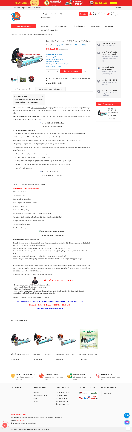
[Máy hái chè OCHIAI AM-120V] (88, 339)
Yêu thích (118, 8)
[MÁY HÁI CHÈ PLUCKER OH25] (21, 339)
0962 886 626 (28, 8)
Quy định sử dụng (61, 398)
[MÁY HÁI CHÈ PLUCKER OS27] (43, 339)
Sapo (47, 429)
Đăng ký (102, 13)
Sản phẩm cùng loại (19, 320)
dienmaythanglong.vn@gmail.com (25, 423)
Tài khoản (96, 15)
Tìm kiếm (83, 14)
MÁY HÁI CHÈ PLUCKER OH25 (20, 354)
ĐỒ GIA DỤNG (95, 26)
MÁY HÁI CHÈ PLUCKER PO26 (65, 354)
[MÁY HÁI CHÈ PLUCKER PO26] (66, 339)
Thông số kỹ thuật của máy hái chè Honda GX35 (28, 99)
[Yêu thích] (85, 71)
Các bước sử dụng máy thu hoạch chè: (26, 102)
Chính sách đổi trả (61, 395)
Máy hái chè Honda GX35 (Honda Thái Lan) (113, 111)
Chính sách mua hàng (40, 395)
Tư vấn (36, 401)
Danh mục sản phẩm (24, 26)
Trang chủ (44, 26)
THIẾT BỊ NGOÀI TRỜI (60, 26)
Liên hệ (36, 398)
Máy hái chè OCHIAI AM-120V (88, 354)
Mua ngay (15, 364)
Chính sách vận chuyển (63, 392)
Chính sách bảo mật (62, 401)
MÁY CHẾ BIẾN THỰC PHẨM (49, 30)
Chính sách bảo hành (62, 404)
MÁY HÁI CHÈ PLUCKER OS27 (43, 354)
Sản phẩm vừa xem (105, 104)
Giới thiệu (36, 392)
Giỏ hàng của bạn (115, 13)
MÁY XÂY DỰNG (109, 26)
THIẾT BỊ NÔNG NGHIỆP (79, 26)
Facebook (107, 393)
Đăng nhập (96, 13)
